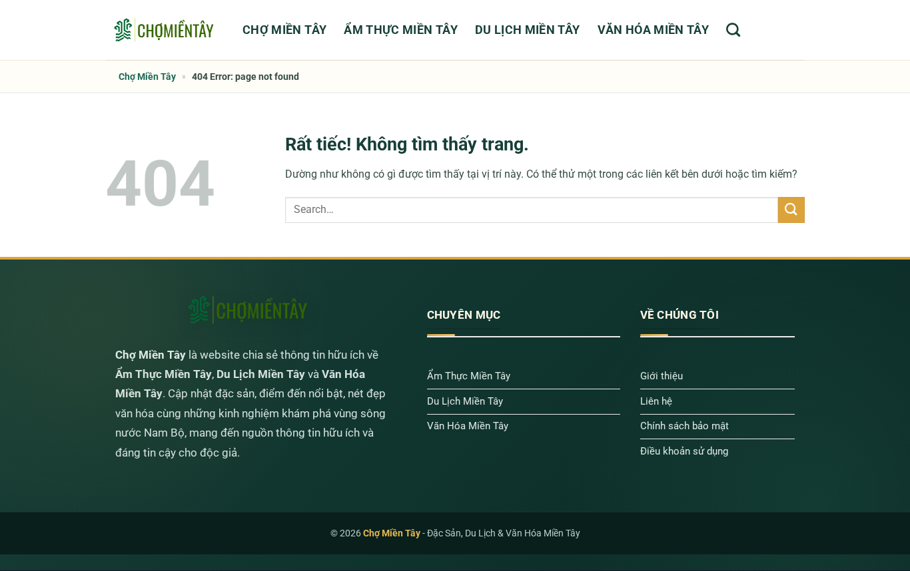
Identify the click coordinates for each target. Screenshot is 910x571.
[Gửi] (791, 210)
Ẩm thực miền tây (401, 30)
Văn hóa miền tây (653, 30)
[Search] (733, 30)
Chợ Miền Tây (284, 30)
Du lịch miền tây (527, 30)
